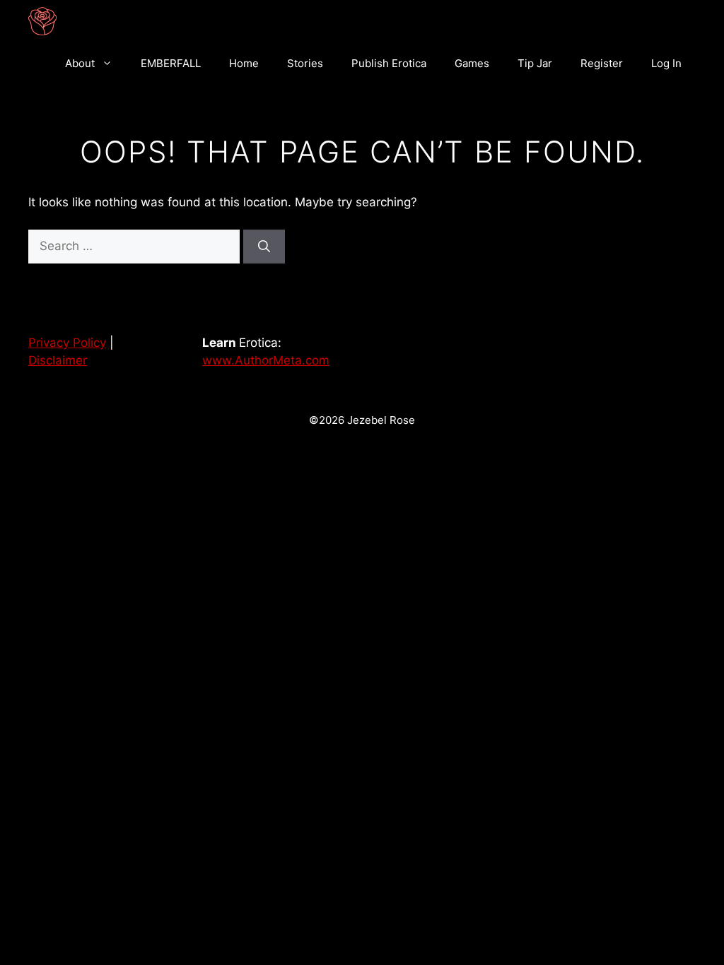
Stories (305, 63)
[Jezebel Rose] (42, 21)
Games (472, 63)
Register (601, 63)
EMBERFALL (171, 63)
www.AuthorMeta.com (265, 360)
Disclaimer (57, 360)
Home (244, 63)
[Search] (264, 247)
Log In (666, 63)
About (80, 63)
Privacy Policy (67, 343)
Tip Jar (535, 63)
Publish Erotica (388, 63)
